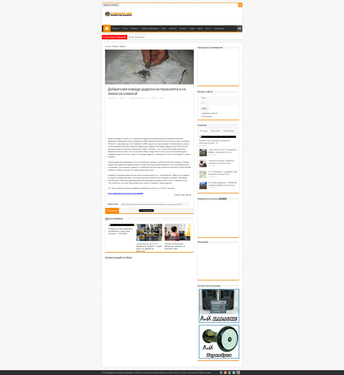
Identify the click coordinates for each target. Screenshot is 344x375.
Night (192, 28)
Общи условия (205, 373)
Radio (164, 28)
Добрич (123, 46)
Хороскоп (173, 28)
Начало (107, 28)
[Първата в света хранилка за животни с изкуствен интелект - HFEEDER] (121, 225)
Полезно (133, 28)
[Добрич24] (118, 17)
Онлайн (183, 28)
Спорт (125, 28)
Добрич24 (112, 373)
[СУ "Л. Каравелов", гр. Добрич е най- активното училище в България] (203, 174)
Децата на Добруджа (150, 28)
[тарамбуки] (219, 358)
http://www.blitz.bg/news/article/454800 (125, 193)
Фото (208, 28)
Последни (204, 131)
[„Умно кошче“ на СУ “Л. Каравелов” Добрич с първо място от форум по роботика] (149, 232)
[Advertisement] (191, 16)
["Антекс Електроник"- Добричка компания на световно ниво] (177, 232)
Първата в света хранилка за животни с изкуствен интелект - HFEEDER (120, 231)
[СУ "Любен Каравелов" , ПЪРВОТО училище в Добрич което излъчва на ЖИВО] (203, 185)
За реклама (219, 28)
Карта (171, 373)
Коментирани (228, 131)
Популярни (215, 131)
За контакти (192, 373)
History (200, 28)
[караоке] (219, 322)
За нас (183, 373)
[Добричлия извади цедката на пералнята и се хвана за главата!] (149, 84)
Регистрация (207, 116)
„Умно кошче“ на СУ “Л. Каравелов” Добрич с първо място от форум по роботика (149, 247)
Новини (115, 28)
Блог (177, 373)
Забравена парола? (210, 113)
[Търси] (240, 5)
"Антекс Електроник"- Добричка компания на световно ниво (152, 37)
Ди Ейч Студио (141, 373)
